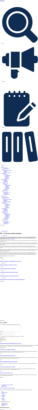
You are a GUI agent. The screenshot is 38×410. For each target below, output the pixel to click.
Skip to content (2, 0)
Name (1, 332)
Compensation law (8, 185)
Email (1, 334)
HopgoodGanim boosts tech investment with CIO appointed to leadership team (12, 279)
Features (3, 169)
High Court (7, 188)
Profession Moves (4, 179)
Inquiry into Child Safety (7, 172)
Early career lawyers (7, 192)
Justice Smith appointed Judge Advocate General (7, 355)
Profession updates (4, 167)
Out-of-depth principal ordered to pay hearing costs (8, 268)
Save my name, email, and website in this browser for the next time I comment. (12, 336)
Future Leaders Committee (7, 170)
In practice (3, 182)
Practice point (6, 190)
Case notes (5, 184)
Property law (7, 178)
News (3, 166)
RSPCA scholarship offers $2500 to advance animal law (8, 361)
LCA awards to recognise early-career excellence (7, 366)
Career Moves (6, 210)
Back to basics (6, 183)
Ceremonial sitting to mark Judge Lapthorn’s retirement (9, 272)
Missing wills (6, 189)
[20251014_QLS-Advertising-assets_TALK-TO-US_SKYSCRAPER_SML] (19, 318)
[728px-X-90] (19, 5)
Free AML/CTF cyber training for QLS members (7, 349)
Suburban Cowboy (6, 194)
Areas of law (5, 174)
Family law (7, 177)
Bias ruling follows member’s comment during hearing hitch (9, 275)
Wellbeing (5, 171)
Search (1, 409)
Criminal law (7, 205)
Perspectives (3, 173)
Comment (1, 331)
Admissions (5, 180)
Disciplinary (7, 215)
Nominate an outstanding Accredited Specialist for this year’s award (10, 261)
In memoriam (6, 193)
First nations (5, 200)
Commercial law (8, 175)
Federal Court (8, 187)
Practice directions (6, 168)
